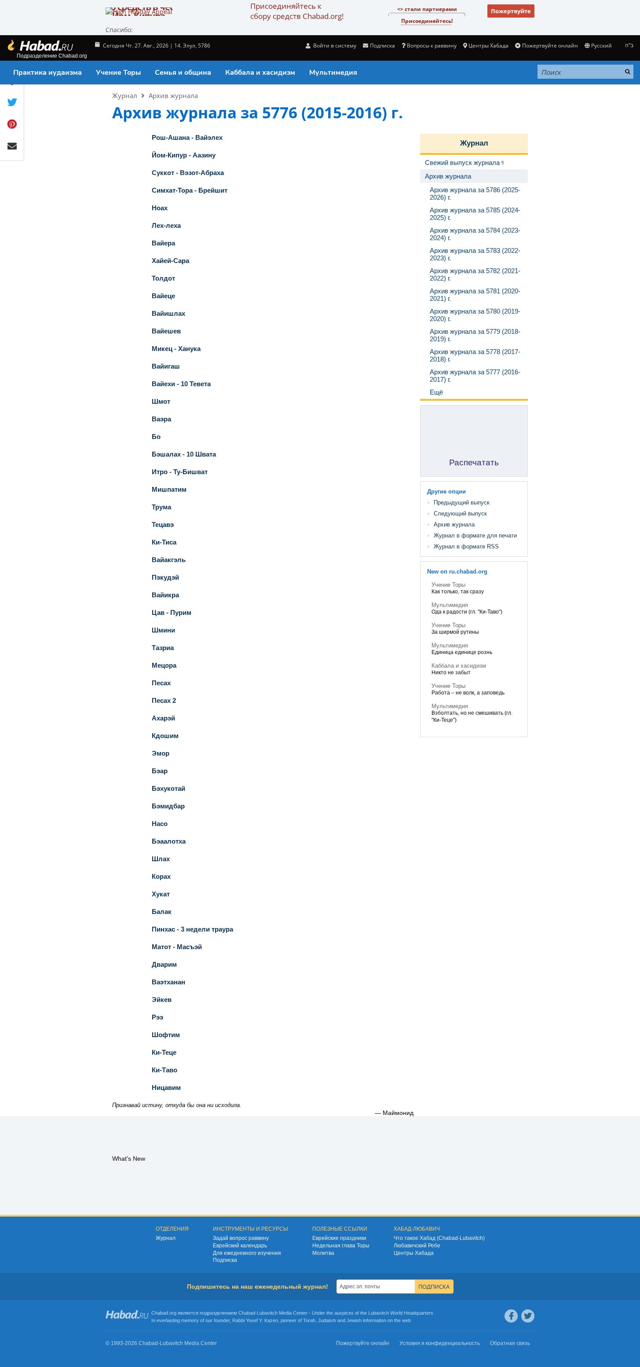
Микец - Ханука (176, 348)
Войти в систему (334, 45)
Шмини (163, 630)
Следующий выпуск (460, 513)
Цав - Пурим (171, 612)
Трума (161, 507)
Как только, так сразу (458, 591)
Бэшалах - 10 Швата (184, 454)
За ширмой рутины (455, 632)
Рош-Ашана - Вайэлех (187, 137)
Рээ (157, 1017)
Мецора (164, 665)
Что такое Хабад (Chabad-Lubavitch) (439, 1238)
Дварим (164, 964)
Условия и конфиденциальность (439, 1343)
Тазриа (163, 647)
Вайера (163, 243)
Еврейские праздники (339, 1238)
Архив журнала (173, 95)
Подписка (225, 1260)
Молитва (323, 1253)
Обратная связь (510, 1343)
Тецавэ (163, 524)
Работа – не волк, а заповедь (468, 693)
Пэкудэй (165, 577)
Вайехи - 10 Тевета (181, 383)
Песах (161, 683)
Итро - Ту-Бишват (180, 471)
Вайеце (163, 296)
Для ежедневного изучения (247, 1253)
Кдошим (165, 735)
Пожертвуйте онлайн (550, 45)
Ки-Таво (164, 1070)
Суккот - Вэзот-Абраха (188, 172)
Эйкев (162, 999)
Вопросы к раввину (432, 45)
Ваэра (161, 419)
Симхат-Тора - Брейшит (189, 190)
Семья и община (183, 72)
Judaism (327, 1320)
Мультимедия (333, 72)
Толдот (163, 278)
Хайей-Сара (170, 260)
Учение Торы (118, 72)
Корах (161, 876)
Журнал (124, 95)
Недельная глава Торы (340, 1246)
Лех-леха (166, 225)
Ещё (436, 392)
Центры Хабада (414, 1253)
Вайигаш (166, 366)
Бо (156, 436)
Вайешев (166, 331)
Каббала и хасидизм (260, 72)
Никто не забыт (451, 672)
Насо (160, 823)
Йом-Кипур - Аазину (184, 155)
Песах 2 (164, 700)
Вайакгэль (169, 559)
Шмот (161, 401)
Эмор (160, 753)
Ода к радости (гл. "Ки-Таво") (467, 612)
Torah (309, 1320)
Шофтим (166, 1034)
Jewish (354, 1320)
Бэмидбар (168, 806)
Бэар (160, 771)
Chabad (246, 1313)
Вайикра (165, 595)
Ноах (160, 208)
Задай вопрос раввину (241, 1238)
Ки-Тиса (164, 542)
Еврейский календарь (240, 1246)
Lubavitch (267, 1313)
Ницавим (166, 1087)
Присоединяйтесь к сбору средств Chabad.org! (297, 11)
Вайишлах (168, 313)
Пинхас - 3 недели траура (192, 929)
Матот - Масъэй (177, 946)
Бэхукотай (168, 788)
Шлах (161, 859)
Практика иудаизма (47, 72)
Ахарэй (163, 718)
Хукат (161, 894)
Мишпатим (169, 489)
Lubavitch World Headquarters (400, 1313)
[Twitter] (527, 1316)
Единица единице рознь (462, 652)
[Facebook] (511, 1316)
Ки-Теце (164, 1052)
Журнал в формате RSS (466, 546)
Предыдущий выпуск (462, 502)
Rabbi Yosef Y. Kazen (255, 1320)
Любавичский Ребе (417, 1246)
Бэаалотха (169, 841)
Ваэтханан (168, 982)
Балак (162, 911)
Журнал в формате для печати (475, 535)
